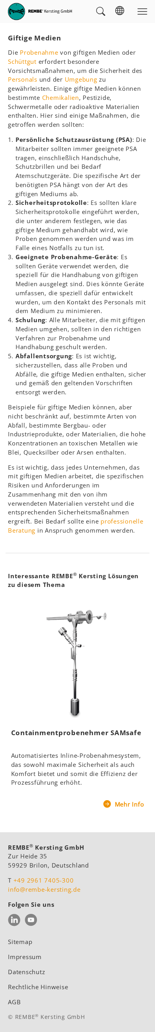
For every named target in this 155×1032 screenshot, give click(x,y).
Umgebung (81, 79)
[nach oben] (138, 1015)
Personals (22, 79)
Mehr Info (128, 804)
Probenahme (39, 52)
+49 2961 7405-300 (44, 880)
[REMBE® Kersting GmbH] (40, 11)
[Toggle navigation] (142, 11)
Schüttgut (22, 61)
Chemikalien (60, 97)
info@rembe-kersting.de (44, 889)
